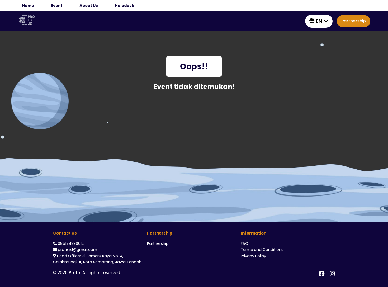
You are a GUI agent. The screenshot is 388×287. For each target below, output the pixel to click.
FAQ (244, 243)
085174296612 (71, 243)
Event (57, 5)
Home (28, 5)
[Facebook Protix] (321, 274)
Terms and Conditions (262, 249)
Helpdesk (124, 5)
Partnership (353, 21)
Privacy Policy (253, 256)
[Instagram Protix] (332, 274)
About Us (88, 5)
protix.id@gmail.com (77, 249)
